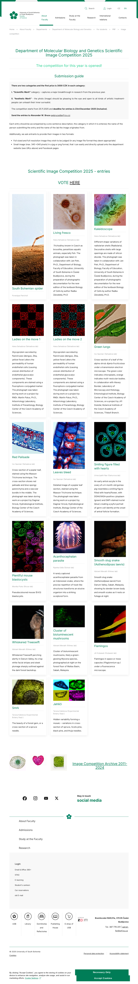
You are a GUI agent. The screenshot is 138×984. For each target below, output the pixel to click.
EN (125, 8)
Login (109, 8)
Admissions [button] (60, 17)
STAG (17, 875)
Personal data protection (94, 953)
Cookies (12, 955)
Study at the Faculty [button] (74, 18)
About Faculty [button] (45, 18)
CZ (119, 8)
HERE (75, 182)
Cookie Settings (31, 978)
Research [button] (91, 17)
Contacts (123, 17)
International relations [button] (105, 18)
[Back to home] (24, 15)
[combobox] (93, 8)
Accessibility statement (119, 953)
